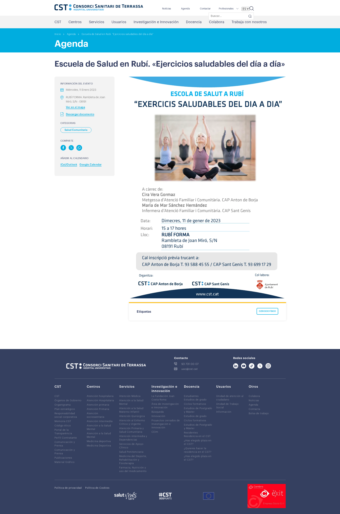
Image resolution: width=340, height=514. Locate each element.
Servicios (96, 22)
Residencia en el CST (197, 436)
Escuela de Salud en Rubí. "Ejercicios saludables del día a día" (117, 34)
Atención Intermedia (100, 421)
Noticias (254, 400)
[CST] (99, 7)
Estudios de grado (195, 400)
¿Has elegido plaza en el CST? (198, 442)
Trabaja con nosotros (249, 22)
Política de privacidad (68, 488)
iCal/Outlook (68, 164)
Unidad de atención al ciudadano (230, 398)
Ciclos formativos (195, 404)
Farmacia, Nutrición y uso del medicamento (133, 469)
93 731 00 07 (190, 364)
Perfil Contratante (66, 438)
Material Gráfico (65, 462)
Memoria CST (63, 421)
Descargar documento (80, 114)
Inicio (58, 34)
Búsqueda (158, 412)
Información (223, 412)
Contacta (254, 409)
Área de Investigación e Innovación (165, 406)
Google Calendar (90, 164)
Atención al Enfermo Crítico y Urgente (132, 422)
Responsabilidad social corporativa (66, 415)
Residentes (191, 433)
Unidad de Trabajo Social (227, 406)
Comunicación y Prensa (65, 444)
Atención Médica (129, 396)
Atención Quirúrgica (132, 416)
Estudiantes (191, 396)
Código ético (63, 425)
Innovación (158, 416)
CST (58, 22)
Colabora (216, 22)
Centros (75, 22)
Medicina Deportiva (99, 445)
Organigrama (63, 405)
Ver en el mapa (75, 107)
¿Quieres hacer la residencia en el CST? (198, 450)
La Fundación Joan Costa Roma (163, 398)
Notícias (166, 8)
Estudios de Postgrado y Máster (198, 410)
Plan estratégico (65, 409)
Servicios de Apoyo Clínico (131, 446)
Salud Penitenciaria (131, 452)
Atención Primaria (98, 409)
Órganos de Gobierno (68, 400)
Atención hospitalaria (100, 396)
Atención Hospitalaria (100, 400)
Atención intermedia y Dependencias (133, 438)
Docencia (194, 22)
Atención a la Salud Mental (99, 427)
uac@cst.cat (189, 369)
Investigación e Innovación (156, 22)
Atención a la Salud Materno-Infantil (131, 410)
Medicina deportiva (99, 441)
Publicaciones (63, 458)
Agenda (185, 8)
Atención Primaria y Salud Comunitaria (131, 430)
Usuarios (119, 22)
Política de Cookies (97, 488)
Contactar (205, 8)
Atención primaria (98, 405)
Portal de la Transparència (63, 432)
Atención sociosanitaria (95, 415)
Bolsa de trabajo (259, 413)
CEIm (155, 432)
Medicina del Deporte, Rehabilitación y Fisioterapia (133, 460)
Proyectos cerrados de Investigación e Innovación (166, 424)
